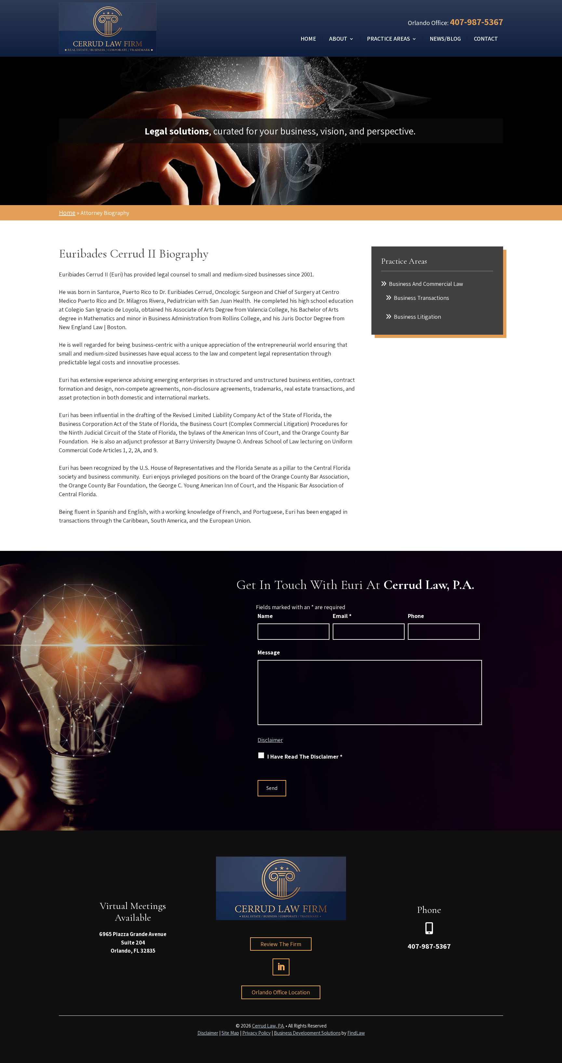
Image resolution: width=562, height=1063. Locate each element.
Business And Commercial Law (426, 283)
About (338, 39)
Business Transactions (421, 297)
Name (265, 616)
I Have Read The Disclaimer (304, 756)
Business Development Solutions (307, 1033)
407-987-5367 (476, 22)
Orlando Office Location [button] (281, 992)
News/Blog (445, 39)
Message (269, 652)
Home (308, 39)
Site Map (230, 1033)
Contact (486, 39)
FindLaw (356, 1033)
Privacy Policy (256, 1033)
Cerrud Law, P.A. (268, 1026)
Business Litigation (417, 316)
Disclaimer (270, 740)
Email (342, 616)
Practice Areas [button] (388, 39)
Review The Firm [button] (281, 944)
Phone (416, 616)
